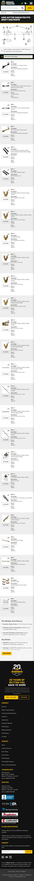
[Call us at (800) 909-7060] (22, 3)
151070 (13, 288)
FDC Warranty (5, 726)
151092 (13, 398)
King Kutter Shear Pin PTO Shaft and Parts (21, 13)
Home (4, 13)
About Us (4, 707)
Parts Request (5, 733)
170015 (13, 463)
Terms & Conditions (21, 871)
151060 (13, 244)
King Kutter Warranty (7, 723)
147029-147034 (15, 94)
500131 (13, 159)
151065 (13, 266)
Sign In (3, 745)
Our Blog (24, 697)
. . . (9, 13)
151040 (13, 201)
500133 (13, 179)
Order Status (5, 752)
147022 (13, 72)
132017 (12, 588)
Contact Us (4, 717)
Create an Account (6, 748)
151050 (13, 310)
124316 (12, 568)
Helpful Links (5, 720)
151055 (13, 332)
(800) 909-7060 (11, 778)
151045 (13, 223)
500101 (13, 609)
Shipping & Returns (7, 730)
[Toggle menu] (31, 3)
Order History (5, 755)
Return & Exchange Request (9, 765)
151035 (13, 354)
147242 (13, 137)
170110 (12, 505)
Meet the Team (11, 697)
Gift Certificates (5, 758)
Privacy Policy (11, 871)
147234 (13, 116)
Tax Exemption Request (8, 761)
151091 (12, 420)
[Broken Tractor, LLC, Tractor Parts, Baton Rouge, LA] (8, 798)
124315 (12, 547)
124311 (12, 527)
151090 (13, 376)
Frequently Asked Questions (9, 713)
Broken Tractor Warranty (8, 710)
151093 (13, 441)
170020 (13, 484)
